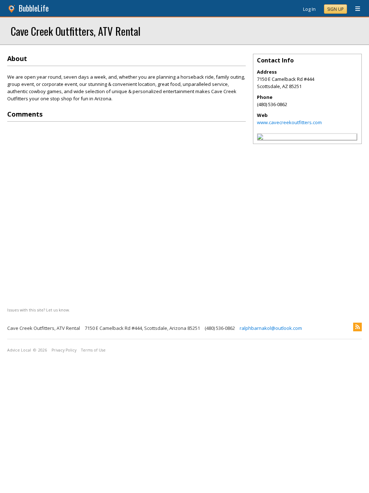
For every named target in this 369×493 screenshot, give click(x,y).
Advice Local (19, 350)
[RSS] (357, 327)
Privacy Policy (64, 350)
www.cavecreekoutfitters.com (289, 122)
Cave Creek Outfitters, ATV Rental (76, 31)
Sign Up (335, 9)
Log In (309, 9)
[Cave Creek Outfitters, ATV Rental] (260, 138)
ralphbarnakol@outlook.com (271, 328)
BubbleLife (34, 8)
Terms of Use (93, 350)
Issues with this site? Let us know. (38, 310)
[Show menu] (355, 9)
